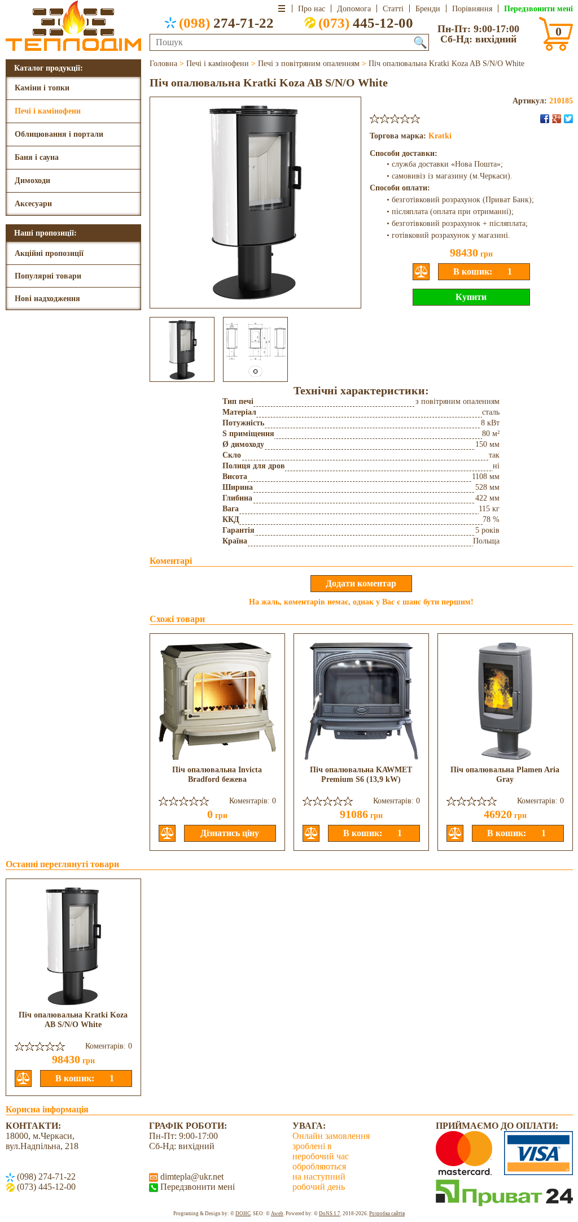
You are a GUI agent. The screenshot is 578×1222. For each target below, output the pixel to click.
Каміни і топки (42, 88)
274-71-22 (226, 22)
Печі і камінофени (48, 111)
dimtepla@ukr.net (191, 1176)
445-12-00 (365, 22)
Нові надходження (47, 298)
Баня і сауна (37, 157)
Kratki (440, 136)
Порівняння (472, 8)
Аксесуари (33, 203)
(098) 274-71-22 (45, 1176)
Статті (393, 8)
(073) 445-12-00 (45, 1186)
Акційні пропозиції (49, 253)
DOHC (243, 1213)
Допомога (354, 8)
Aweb (277, 1213)
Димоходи (32, 180)
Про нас (311, 8)
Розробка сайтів (387, 1213)
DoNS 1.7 (329, 1213)
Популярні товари (48, 276)
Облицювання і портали (59, 134)
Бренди (427, 8)
